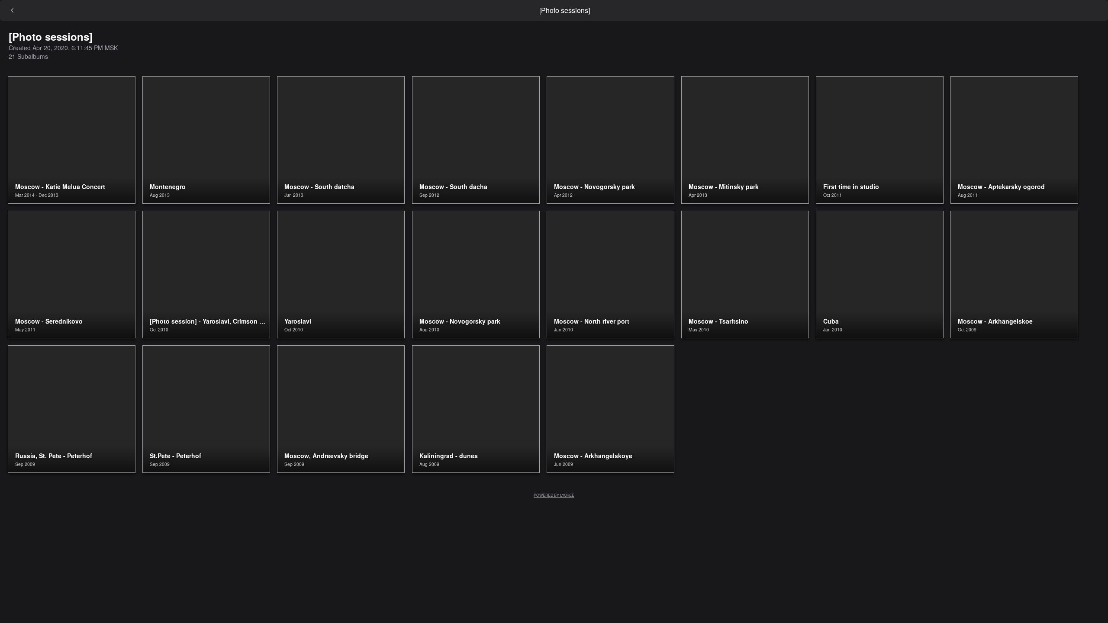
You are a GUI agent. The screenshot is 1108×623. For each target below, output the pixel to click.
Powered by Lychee (554, 495)
